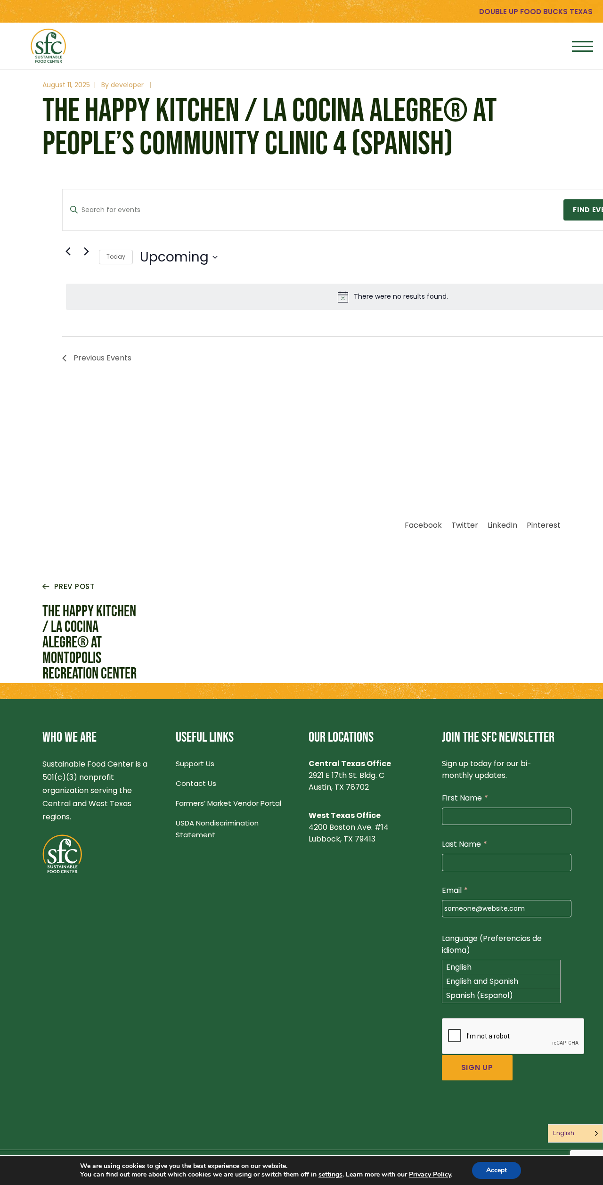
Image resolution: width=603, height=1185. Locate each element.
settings (330, 1174)
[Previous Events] (67, 251)
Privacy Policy (430, 1174)
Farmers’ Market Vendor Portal (228, 803)
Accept (496, 1170)
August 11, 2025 (66, 85)
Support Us (195, 763)
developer (127, 85)
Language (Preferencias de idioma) (492, 944)
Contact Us (196, 783)
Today (115, 257)
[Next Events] (86, 251)
